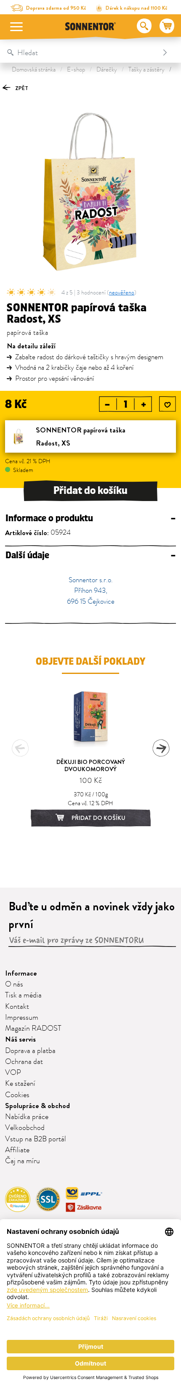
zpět (21, 88)
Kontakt (17, 1007)
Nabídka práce (26, 1117)
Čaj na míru (22, 1161)
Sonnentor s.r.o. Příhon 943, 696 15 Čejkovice (90, 591)
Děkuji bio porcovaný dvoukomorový (90, 765)
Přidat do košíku (90, 490)
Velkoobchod (25, 1128)
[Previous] (20, 748)
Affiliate (17, 1150)
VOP (13, 1073)
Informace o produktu (90, 518)
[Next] (161, 748)
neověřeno (121, 293)
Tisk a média (23, 995)
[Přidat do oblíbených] (167, 404)
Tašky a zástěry (146, 69)
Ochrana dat (24, 1062)
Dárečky (106, 69)
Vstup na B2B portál (35, 1139)
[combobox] (82, 53)
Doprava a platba (30, 1051)
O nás (14, 984)
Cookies (17, 1095)
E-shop (76, 69)
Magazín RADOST (33, 1029)
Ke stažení (20, 1084)
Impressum (21, 1018)
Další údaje (90, 555)
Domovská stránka (34, 69)
